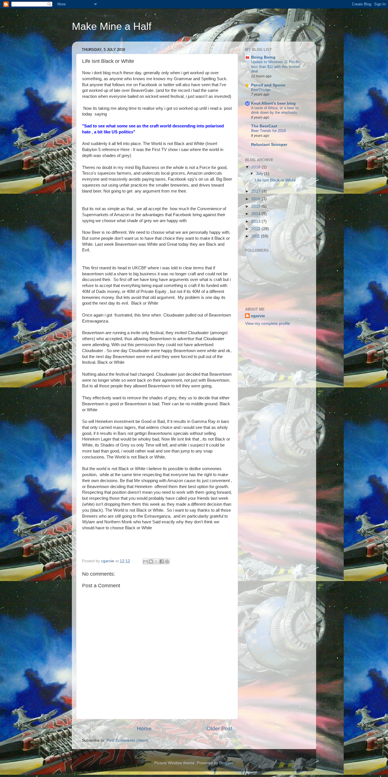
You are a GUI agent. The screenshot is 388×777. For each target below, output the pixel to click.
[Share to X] (156, 561)
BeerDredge (260, 90)
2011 (256, 236)
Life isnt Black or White (275, 180)
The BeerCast (264, 126)
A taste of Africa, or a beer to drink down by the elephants (275, 110)
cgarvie (258, 316)
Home (144, 728)
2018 (256, 167)
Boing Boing (263, 57)
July (260, 173)
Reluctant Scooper (269, 144)
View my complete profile (267, 323)
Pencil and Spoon (268, 85)
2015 (256, 206)
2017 (256, 191)
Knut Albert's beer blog (273, 103)
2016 (256, 199)
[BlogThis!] (151, 561)
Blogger (226, 763)
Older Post (219, 728)
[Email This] (145, 561)
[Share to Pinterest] (167, 561)
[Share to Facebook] (161, 561)
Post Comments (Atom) (128, 740)
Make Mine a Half (111, 26)
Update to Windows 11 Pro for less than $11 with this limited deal (275, 66)
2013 (256, 221)
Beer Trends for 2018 (268, 131)
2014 (256, 214)
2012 (256, 229)
